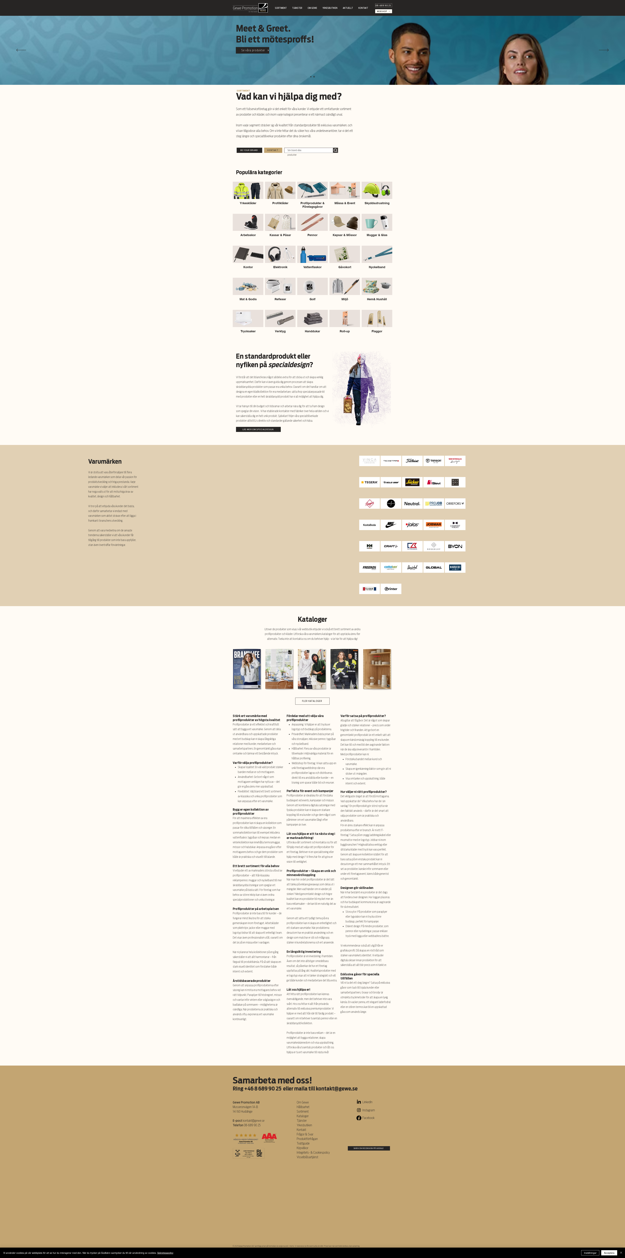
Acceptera (609, 1252)
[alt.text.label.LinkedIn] (358, 1102)
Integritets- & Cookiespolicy (313, 1152)
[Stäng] (621, 1252)
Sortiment (303, 1111)
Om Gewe (303, 1102)
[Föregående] (21, 50)
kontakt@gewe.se (337, 1088)
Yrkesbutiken (304, 1125)
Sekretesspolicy (165, 1252)
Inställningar (590, 1252)
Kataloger (303, 1116)
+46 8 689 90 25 (262, 1088)
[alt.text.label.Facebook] (358, 1118)
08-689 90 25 (252, 1125)
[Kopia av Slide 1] (311, 76)
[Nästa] (604, 50)
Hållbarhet (303, 1107)
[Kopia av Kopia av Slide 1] (314, 76)
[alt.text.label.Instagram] (358, 1110)
